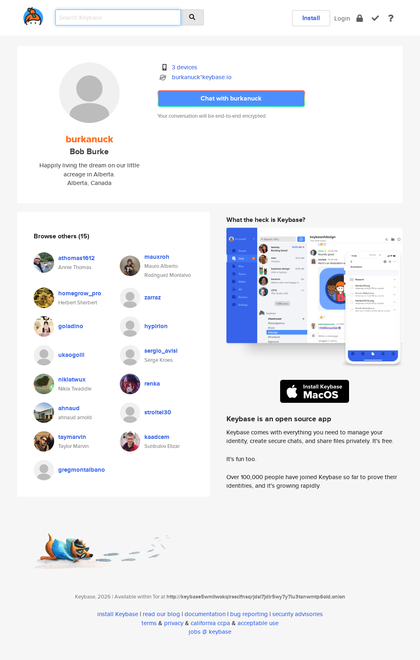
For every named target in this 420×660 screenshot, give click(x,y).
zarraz (152, 297)
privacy (173, 623)
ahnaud (69, 408)
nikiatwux (72, 379)
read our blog (161, 614)
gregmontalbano (81, 469)
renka (152, 383)
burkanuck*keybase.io (202, 77)
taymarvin (72, 436)
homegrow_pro (79, 293)
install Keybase (117, 614)
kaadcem (156, 436)
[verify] (375, 18)
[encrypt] (359, 18)
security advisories (297, 614)
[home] (33, 14)
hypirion (156, 326)
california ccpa (210, 623)
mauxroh (156, 256)
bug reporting (249, 614)
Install (311, 18)
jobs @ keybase (210, 631)
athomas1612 (76, 258)
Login (342, 18)
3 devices (184, 67)
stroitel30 (157, 412)
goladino (70, 326)
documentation (205, 614)
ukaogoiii (71, 354)
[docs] (391, 18)
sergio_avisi (161, 350)
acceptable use (257, 623)
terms (149, 623)
